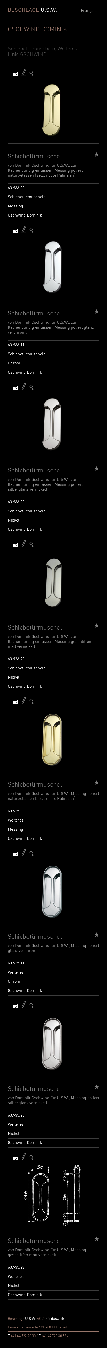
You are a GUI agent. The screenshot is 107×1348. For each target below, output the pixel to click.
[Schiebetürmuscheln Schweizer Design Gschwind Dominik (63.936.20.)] (31, 387)
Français (89, 11)
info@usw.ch (54, 1319)
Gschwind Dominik (25, 215)
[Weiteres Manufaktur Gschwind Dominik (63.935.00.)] (31, 701)
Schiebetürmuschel (35, 157)
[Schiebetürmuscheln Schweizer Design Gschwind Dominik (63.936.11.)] (31, 230)
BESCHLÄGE (32, 10)
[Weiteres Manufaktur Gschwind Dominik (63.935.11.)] (31, 853)
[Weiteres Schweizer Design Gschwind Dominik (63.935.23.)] (31, 1157)
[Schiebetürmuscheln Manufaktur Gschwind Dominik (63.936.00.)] (31, 73)
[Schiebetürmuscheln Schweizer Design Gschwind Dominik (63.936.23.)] (31, 544)
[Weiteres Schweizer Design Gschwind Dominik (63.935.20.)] (31, 1005)
